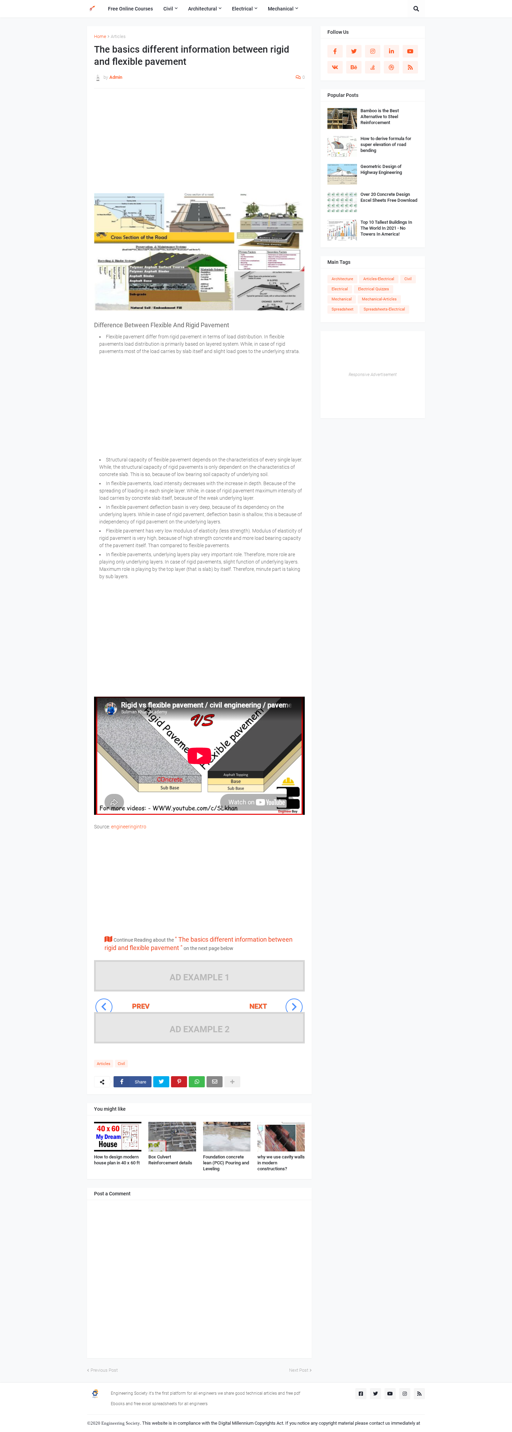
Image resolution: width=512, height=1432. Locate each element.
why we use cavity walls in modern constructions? (281, 1162)
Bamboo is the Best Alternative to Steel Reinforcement (379, 116)
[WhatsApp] (197, 1081)
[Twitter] (161, 1081)
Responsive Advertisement (373, 374)
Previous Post (104, 1370)
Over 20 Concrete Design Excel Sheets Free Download (388, 197)
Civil (121, 1064)
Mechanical (342, 299)
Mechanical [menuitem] (281, 9)
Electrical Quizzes (373, 289)
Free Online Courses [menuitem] (130, 9)
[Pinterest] (179, 1081)
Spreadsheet (343, 309)
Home (100, 36)
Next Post (298, 1370)
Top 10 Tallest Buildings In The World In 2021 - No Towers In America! (386, 228)
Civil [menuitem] (168, 9)
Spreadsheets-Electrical (384, 309)
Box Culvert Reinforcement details (170, 1159)
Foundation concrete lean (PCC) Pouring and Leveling (226, 1162)
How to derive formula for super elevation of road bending (385, 144)
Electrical (340, 289)
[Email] (215, 1081)
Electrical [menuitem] (242, 9)
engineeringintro (128, 826)
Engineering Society (120, 1423)
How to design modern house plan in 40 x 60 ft (117, 1159)
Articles (118, 36)
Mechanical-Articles (379, 299)
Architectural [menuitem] (202, 9)
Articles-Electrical (378, 279)
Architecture (342, 279)
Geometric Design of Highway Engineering (381, 169)
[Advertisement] (199, 144)
